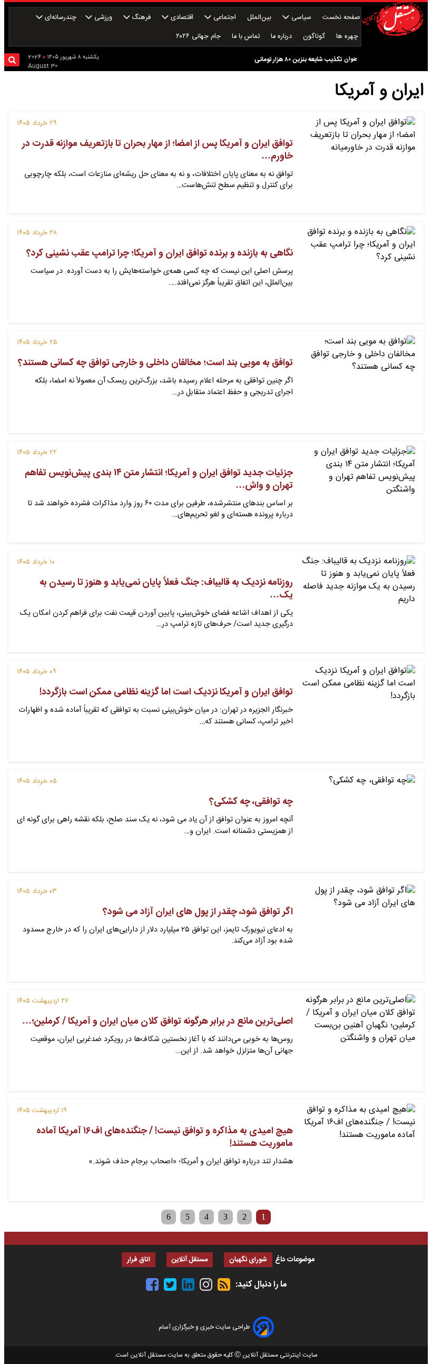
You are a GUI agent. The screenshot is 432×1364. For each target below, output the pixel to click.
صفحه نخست (341, 17)
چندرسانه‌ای (59, 17)
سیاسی (301, 17)
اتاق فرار (138, 1259)
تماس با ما (247, 36)
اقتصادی (182, 17)
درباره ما (282, 36)
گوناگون (315, 36)
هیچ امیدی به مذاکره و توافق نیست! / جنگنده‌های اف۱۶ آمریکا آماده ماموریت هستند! (164, 1137)
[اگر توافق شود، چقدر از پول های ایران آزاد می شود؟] (358, 931)
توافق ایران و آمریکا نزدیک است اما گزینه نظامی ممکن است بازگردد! (166, 692)
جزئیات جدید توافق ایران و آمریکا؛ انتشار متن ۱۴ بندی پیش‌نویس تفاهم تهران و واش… (159, 479)
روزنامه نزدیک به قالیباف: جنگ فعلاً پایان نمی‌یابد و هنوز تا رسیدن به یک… (166, 589)
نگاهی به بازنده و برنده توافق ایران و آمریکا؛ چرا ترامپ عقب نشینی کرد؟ (159, 253)
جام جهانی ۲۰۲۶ (199, 36)
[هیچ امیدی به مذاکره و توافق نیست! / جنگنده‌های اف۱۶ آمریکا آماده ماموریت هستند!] (358, 1150)
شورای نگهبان (248, 1259)
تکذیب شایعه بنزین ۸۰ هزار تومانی (298, 59)
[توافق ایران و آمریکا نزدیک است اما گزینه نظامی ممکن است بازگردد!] (358, 711)
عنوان (350, 59)
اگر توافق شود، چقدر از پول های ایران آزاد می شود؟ (198, 912)
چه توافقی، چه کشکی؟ (251, 802)
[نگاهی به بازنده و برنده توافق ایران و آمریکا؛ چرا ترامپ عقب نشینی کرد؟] (358, 272)
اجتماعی (224, 17)
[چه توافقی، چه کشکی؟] (358, 820)
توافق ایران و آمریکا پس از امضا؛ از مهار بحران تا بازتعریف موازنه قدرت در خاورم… (157, 150)
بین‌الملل (260, 17)
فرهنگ (141, 17)
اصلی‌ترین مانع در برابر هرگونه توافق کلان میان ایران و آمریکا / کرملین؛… (157, 1021)
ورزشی (103, 17)
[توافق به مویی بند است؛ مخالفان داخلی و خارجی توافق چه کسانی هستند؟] (358, 382)
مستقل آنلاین (190, 1259)
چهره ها (348, 36)
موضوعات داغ (295, 1259)
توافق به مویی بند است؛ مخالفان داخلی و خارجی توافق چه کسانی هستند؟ (155, 363)
